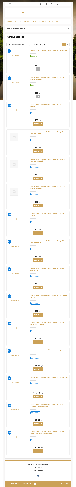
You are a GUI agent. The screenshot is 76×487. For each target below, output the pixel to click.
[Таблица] (68, 44)
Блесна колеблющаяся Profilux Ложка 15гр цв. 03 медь (49, 50)
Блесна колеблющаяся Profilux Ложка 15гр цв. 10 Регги (49, 377)
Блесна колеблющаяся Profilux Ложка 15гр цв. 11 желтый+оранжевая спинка (47, 405)
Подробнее (38, 124)
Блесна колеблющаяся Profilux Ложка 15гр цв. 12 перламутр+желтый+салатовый (47, 432)
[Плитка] (60, 44)
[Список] (64, 44)
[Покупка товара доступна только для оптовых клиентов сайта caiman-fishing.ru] (38, 69)
